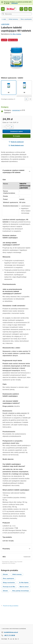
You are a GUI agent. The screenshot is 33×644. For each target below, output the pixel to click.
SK (13, 639)
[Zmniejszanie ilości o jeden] (4, 127)
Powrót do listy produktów (10, 605)
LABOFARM (5, 24)
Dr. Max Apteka (15, 34)
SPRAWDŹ (14, 3)
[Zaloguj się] (26, 9)
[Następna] (30, 99)
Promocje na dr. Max (9, 586)
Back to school (24, 586)
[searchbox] (16, 14)
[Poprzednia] (26, 99)
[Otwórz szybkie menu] (3, 9)
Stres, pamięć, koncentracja (20, 590)
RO (16, 639)
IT (18, 639)
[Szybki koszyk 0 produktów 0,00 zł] (30, 9)
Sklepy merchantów (9, 582)
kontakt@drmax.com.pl (11, 632)
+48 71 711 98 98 (9, 635)
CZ (11, 639)
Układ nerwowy (17, 574)
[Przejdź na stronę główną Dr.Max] (11, 9)
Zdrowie (5, 574)
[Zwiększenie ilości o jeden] (11, 127)
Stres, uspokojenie (8, 578)
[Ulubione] (21, 9)
